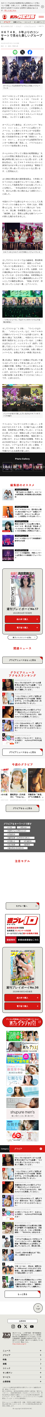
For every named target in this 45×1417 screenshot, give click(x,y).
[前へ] (1, 467)
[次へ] (44, 467)
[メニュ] (41, 17)
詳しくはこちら (10, 10)
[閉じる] (42, 6)
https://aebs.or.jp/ (19, 1344)
